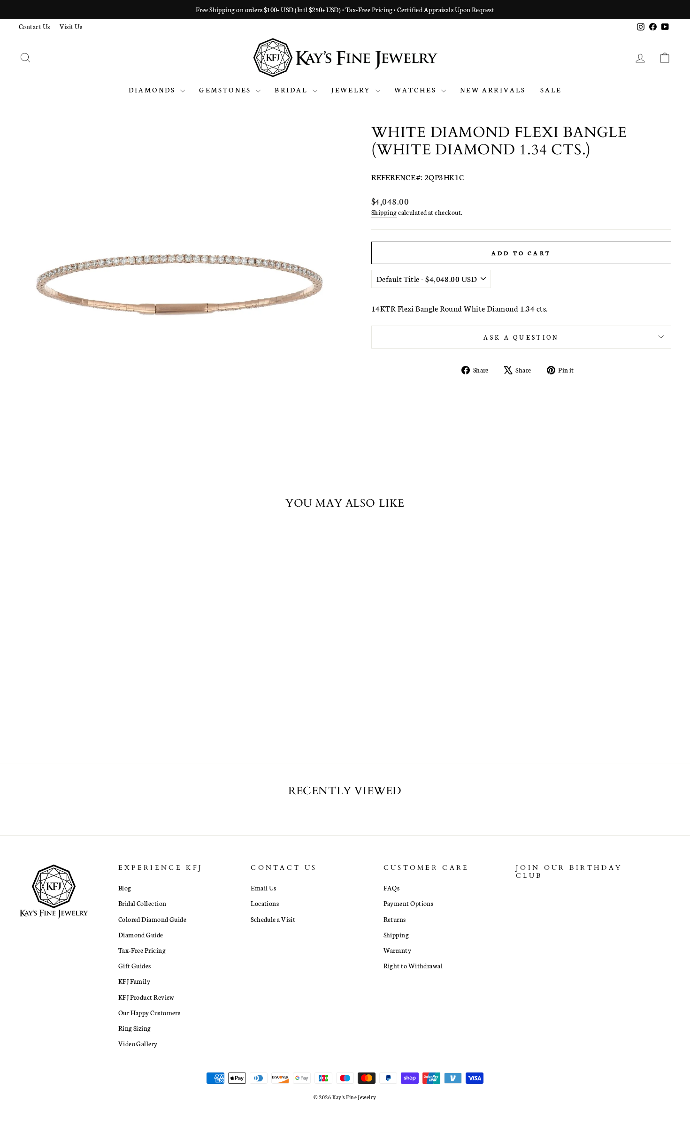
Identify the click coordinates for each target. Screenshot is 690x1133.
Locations (265, 903)
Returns (394, 919)
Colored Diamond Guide (152, 919)
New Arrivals (493, 89)
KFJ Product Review (146, 997)
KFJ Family (134, 981)
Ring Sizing (134, 1028)
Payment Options (408, 903)
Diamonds (153, 89)
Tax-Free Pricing (142, 950)
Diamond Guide (140, 934)
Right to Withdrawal (413, 965)
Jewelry (352, 89)
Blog (124, 887)
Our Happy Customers (149, 1012)
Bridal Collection (142, 903)
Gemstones (226, 89)
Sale (551, 89)
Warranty (397, 950)
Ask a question (521, 337)
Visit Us (71, 26)
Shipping (384, 212)
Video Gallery (138, 1043)
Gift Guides (134, 965)
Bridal (292, 89)
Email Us (263, 887)
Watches (416, 89)
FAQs (391, 887)
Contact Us (34, 26)
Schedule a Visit (273, 919)
